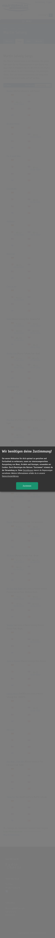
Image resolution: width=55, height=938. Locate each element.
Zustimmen (27, 486)
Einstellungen (28, 470)
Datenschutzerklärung (10, 476)
